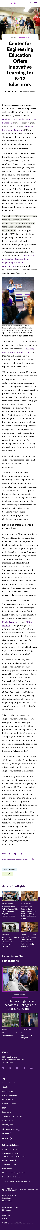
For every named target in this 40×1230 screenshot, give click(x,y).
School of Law (7, 1168)
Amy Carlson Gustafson (29, 91)
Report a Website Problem (10, 1207)
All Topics (5, 1134)
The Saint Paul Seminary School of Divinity (16, 1181)
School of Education (9, 1164)
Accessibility (6, 1213)
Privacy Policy (6, 1215)
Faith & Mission (7, 1099)
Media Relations (7, 1201)
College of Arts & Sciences (11, 1149)
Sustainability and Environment (12, 1116)
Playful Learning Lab (11, 622)
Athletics (5, 1087)
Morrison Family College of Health (13, 1173)
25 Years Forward (10, 1034)
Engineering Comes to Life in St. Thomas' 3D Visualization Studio (10, 941)
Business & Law (7, 1091)
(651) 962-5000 (7, 1062)
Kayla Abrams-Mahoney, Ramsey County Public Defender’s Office (28, 912)
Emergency (5, 1218)
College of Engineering (9, 869)
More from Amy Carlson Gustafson (16, 860)
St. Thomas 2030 (8, 1120)
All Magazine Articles (9, 1129)
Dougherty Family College (11, 1177)
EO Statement (6, 1210)
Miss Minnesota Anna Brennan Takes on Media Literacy (28, 941)
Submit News (6, 1198)
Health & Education (9, 1104)
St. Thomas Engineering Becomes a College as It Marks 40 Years (20, 1004)
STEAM (4, 1108)
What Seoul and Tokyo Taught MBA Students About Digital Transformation (10, 911)
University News (24, 37)
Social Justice (6, 1112)
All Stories (5, 1138)
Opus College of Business (13, 1155)
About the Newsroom (9, 1195)
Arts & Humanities (8, 1083)
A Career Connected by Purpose (27, 1035)
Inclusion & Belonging (9, 1095)
